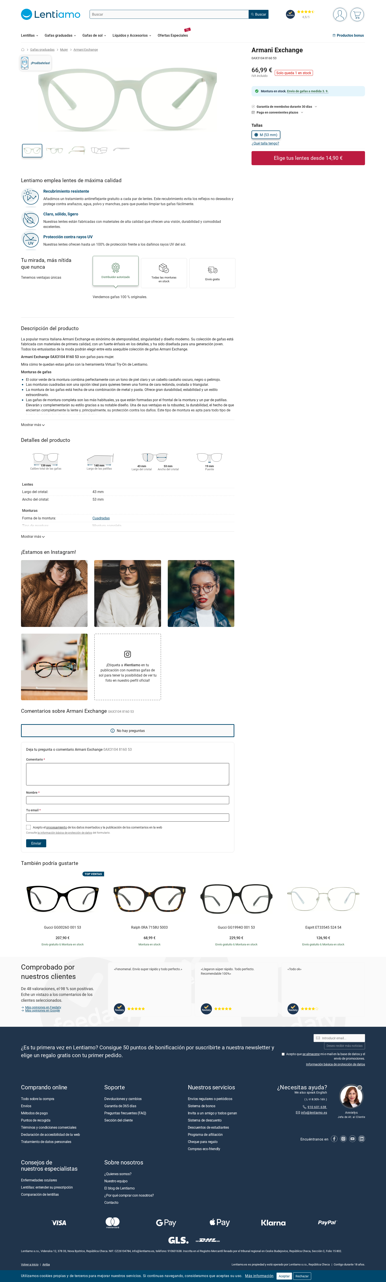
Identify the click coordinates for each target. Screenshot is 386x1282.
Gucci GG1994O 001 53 (236, 928)
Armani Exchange (85, 49)
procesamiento (56, 827)
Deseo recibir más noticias (345, 1046)
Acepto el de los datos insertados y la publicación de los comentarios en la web (94, 830)
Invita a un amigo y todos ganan (212, 1113)
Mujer (64, 49)
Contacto (111, 1202)
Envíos (26, 1105)
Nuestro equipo (116, 1181)
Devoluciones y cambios (123, 1098)
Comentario (35, 759)
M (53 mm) (268, 134)
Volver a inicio (29, 1264)
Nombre (33, 792)
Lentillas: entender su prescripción (47, 1187)
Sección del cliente (118, 1120)
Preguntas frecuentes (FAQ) (125, 1113)
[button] (32, 150)
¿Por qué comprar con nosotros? (129, 1195)
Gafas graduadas (42, 49)
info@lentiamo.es (314, 1112)
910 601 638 (317, 1107)
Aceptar (284, 1276)
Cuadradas (101, 518)
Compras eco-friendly (204, 1148)
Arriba (46, 1264)
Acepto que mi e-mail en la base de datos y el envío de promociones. (325, 1056)
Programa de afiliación (205, 1134)
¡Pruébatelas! (40, 63)
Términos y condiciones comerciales (48, 1127)
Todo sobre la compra (37, 1098)
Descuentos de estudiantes (208, 1127)
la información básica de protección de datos (65, 833)
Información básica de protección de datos (335, 1064)
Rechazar (302, 1276)
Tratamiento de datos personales (46, 1141)
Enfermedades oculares (39, 1180)
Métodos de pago (34, 1113)
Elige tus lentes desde (308, 157)
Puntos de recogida (35, 1120)
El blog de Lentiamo (119, 1188)
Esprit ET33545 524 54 (323, 928)
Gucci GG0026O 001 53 (62, 928)
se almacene (311, 1054)
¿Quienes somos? (117, 1173)
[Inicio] (23, 49)
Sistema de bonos (201, 1105)
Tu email (33, 810)
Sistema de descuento (205, 1120)
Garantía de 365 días (120, 1105)
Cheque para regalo (203, 1141)
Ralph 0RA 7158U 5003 (149, 928)
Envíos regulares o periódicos (210, 1098)
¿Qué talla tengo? (265, 143)
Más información (259, 1275)
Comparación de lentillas (40, 1194)
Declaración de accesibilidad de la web (50, 1134)
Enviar (36, 843)
